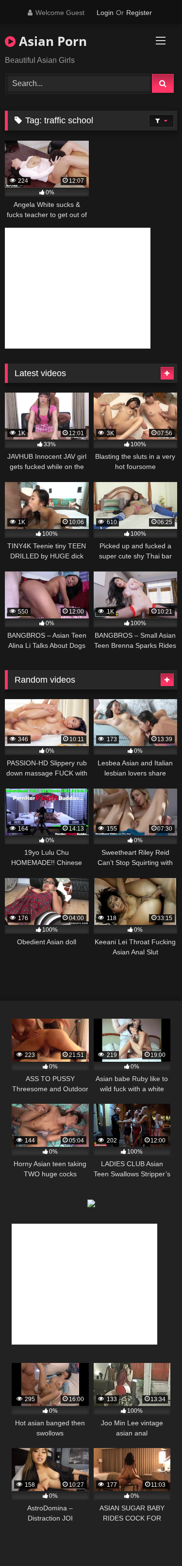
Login (105, 12)
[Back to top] (152, 1537)
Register (139, 12)
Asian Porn (51, 41)
